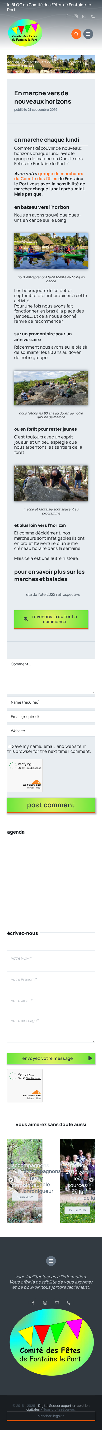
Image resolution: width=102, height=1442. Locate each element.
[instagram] (76, 16)
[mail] (84, 16)
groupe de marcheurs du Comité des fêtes (48, 176)
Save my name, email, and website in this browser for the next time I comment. (49, 748)
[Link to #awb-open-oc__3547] (88, 34)
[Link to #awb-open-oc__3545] (76, 34)
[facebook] (67, 16)
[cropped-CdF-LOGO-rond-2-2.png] (51, 1309)
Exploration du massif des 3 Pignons (50, 594)
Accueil (13, 62)
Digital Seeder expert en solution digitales (57, 1407)
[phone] (93, 16)
